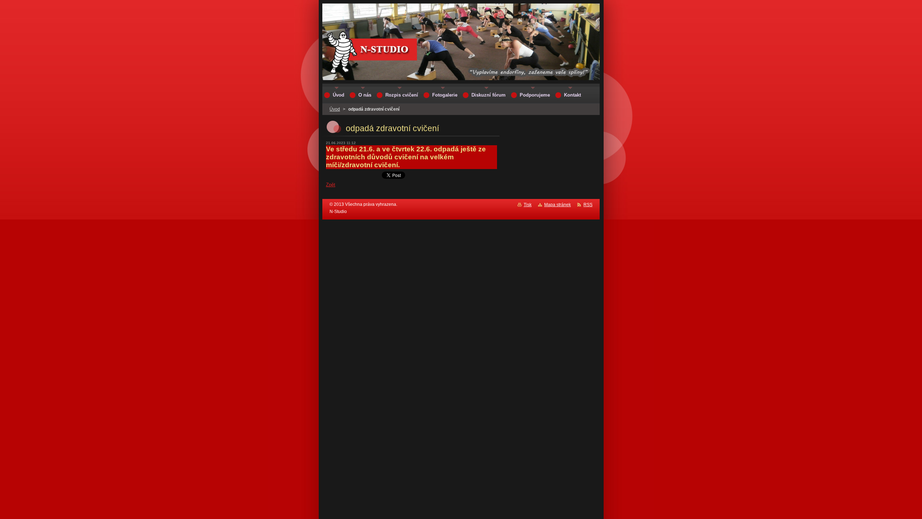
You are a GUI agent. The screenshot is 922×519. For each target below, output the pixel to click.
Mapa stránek (557, 205)
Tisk (528, 205)
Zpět (330, 184)
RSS (587, 205)
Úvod (335, 109)
